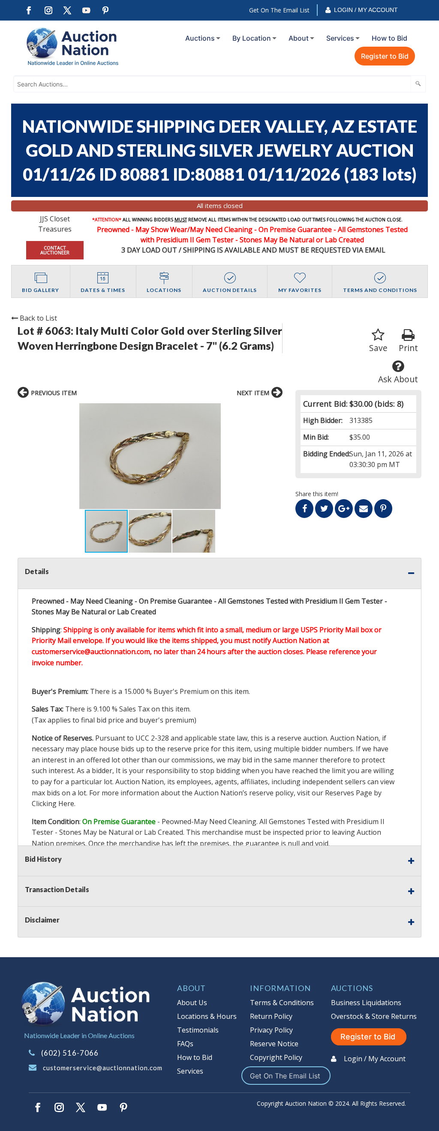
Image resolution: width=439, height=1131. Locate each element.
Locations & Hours (207, 1016)
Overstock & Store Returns (374, 1016)
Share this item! (316, 494)
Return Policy (271, 1016)
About (299, 38)
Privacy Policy (271, 1030)
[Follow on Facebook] (28, 10)
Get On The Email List (279, 10)
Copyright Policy (276, 1057)
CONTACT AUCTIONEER (54, 250)
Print (408, 348)
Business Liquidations (366, 1002)
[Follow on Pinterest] (106, 10)
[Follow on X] (67, 10)
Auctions (200, 38)
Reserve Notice (274, 1043)
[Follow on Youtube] (86, 10)
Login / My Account (366, 9)
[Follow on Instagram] (48, 10)
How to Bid (389, 38)
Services (340, 38)
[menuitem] (201, 38)
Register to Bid (385, 56)
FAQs (185, 1043)
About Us (192, 1002)
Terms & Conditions (282, 1002)
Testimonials (198, 1030)
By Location (251, 38)
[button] (150, 456)
